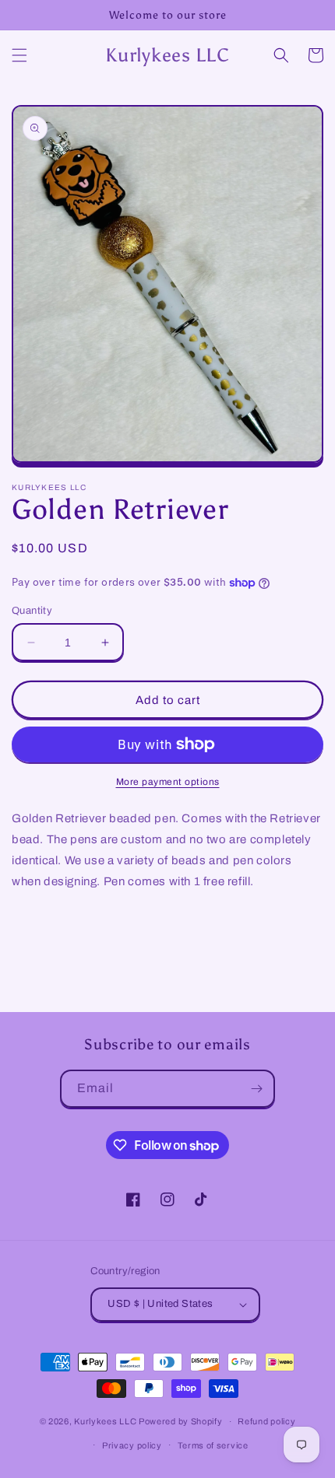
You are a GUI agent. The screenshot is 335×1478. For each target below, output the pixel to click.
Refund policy (266, 1421)
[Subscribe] (256, 1089)
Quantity (32, 610)
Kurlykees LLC (105, 1421)
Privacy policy (132, 1445)
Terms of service (213, 1445)
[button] (19, 55)
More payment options (168, 781)
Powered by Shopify (181, 1421)
